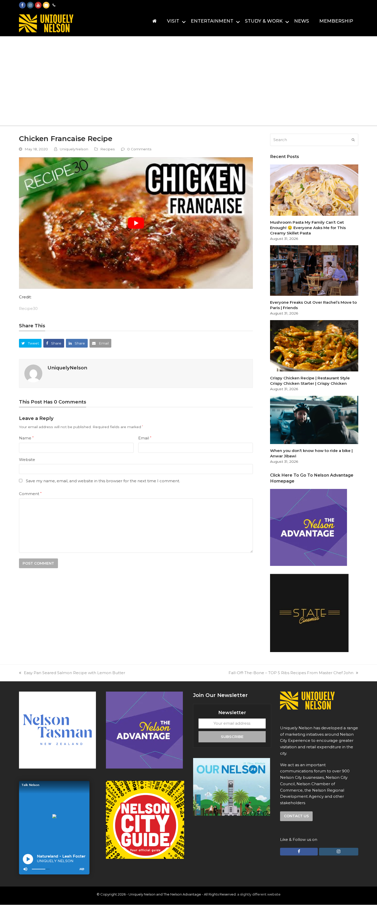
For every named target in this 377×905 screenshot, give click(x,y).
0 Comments (139, 149)
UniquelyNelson (74, 149)
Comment (30, 493)
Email (144, 438)
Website (27, 459)
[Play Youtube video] (136, 223)
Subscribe (232, 736)
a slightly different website (259, 894)
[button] (30, 343)
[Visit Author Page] (33, 373)
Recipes (107, 149)
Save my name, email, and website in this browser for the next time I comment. (103, 480)
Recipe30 (28, 308)
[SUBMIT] (353, 139)
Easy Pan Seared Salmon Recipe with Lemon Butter (74, 672)
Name (26, 438)
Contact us (296, 816)
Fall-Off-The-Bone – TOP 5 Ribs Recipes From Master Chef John (291, 672)
